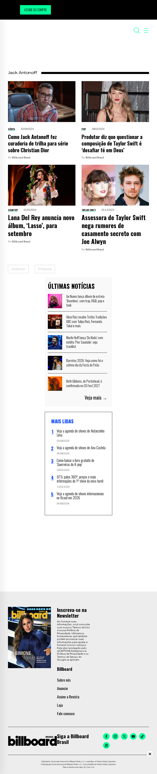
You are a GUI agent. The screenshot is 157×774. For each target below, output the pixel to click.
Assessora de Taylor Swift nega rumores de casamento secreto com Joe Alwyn (114, 229)
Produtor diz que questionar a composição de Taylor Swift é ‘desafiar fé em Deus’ (112, 143)
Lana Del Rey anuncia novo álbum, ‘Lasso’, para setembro (41, 225)
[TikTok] (142, 736)
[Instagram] (115, 736)
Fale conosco (66, 713)
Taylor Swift (89, 210)
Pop (84, 129)
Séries (11, 129)
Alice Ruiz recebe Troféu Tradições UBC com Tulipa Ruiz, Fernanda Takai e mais (86, 321)
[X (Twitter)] (124, 736)
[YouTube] (133, 736)
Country (13, 210)
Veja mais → (96, 397)
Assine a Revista (68, 696)
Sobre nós (64, 680)
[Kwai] (106, 745)
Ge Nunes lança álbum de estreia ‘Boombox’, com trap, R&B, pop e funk (85, 301)
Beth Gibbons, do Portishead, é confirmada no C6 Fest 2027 (84, 383)
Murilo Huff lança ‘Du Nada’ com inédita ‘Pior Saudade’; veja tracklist (84, 342)
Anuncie (62, 688)
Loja (60, 705)
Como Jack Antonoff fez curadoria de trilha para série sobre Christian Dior (38, 143)
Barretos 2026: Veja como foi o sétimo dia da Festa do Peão (84, 362)
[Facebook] (106, 736)
